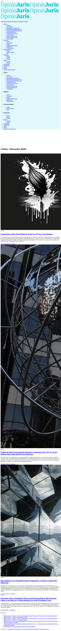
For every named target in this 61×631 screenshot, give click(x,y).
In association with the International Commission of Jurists (14, 21)
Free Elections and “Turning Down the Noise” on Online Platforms (19, 626)
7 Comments (12, 610)
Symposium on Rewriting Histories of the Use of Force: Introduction (27, 234)
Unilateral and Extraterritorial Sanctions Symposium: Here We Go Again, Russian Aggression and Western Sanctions (29, 453)
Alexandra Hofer (5, 243)
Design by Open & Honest (14, 629)
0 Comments (12, 243)
